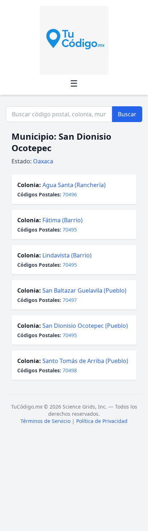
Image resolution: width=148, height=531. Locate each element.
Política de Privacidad (102, 421)
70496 (70, 194)
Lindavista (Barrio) (67, 255)
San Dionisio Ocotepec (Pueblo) (85, 326)
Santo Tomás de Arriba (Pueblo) (85, 361)
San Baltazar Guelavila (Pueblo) (84, 290)
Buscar (127, 114)
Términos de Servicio (45, 421)
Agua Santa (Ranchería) (74, 185)
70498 (70, 370)
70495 (70, 229)
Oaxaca (43, 161)
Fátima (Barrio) (62, 220)
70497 (70, 300)
